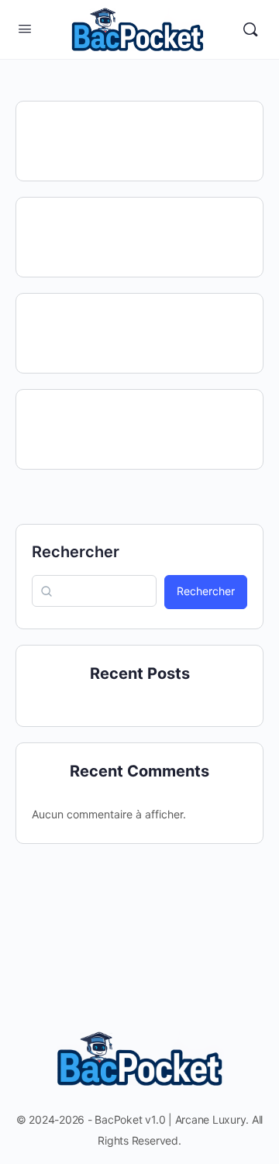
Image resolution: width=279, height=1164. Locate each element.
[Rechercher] (250, 29)
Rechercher (75, 551)
